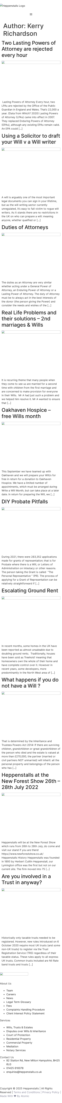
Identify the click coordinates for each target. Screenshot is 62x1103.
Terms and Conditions (27, 1092)
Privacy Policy (51, 1092)
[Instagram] (21, 1078)
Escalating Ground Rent (30, 590)
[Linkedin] (13, 1078)
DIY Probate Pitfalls (25, 501)
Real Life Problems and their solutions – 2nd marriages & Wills (29, 318)
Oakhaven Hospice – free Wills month (26, 413)
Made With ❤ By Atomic (14, 1096)
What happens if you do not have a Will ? (30, 683)
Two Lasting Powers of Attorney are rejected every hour (29, 49)
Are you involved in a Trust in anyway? (26, 879)
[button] (31, 14)
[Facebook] (4, 1078)
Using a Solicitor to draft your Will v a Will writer (31, 139)
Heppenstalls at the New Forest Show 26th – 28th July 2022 (31, 781)
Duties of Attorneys (25, 227)
